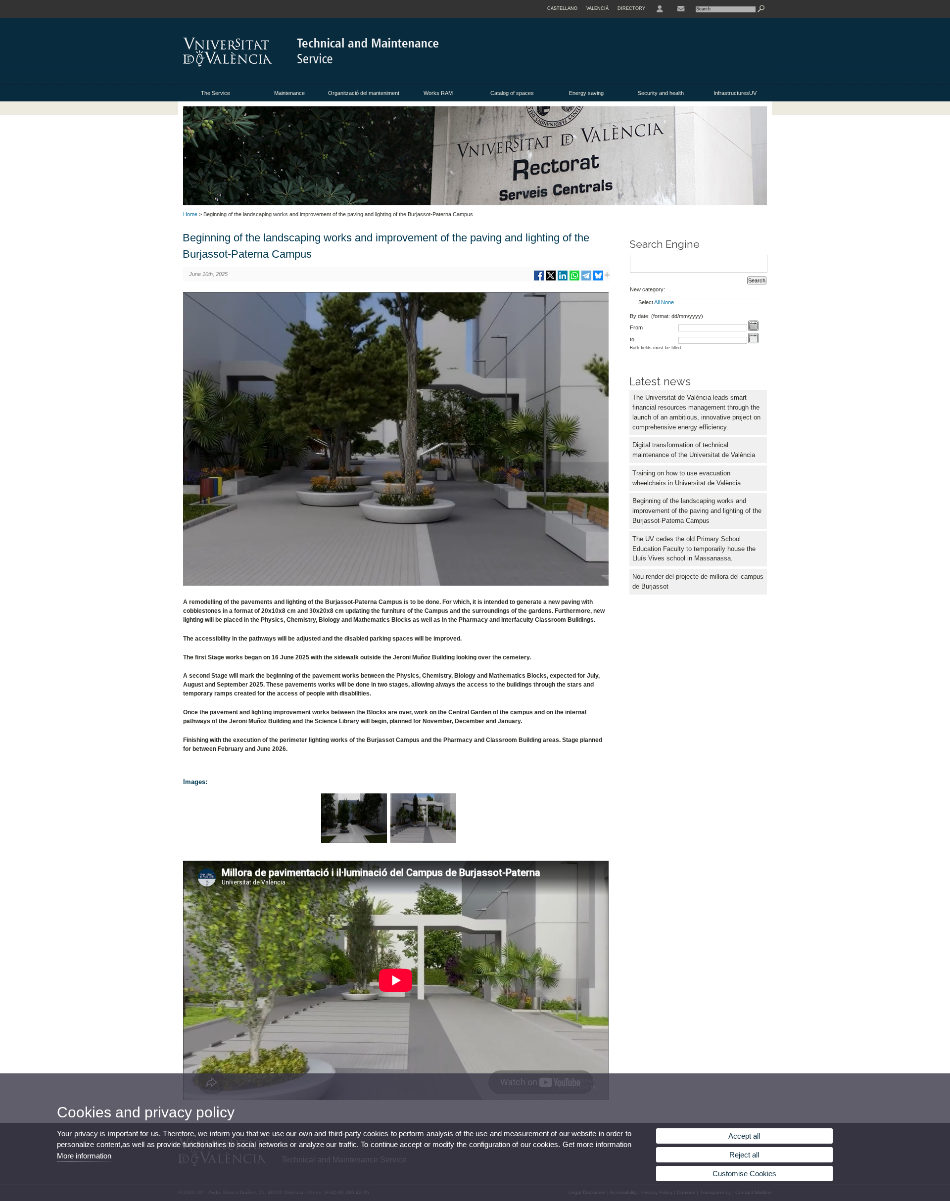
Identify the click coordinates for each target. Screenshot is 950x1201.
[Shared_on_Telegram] (586, 279)
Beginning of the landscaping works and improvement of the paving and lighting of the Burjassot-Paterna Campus (696, 510)
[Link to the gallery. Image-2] (423, 840)
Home (190, 214)
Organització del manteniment (363, 93)
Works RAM (438, 93)
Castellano (562, 8)
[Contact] (680, 9)
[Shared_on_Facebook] (539, 279)
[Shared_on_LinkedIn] (563, 279)
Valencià (597, 8)
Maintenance (289, 93)
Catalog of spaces (512, 93)
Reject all (744, 1155)
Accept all (744, 1136)
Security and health (661, 93)
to (632, 339)
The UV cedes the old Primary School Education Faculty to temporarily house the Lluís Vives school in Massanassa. (694, 548)
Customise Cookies (744, 1173)
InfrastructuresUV (735, 93)
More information (84, 1156)
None (667, 302)
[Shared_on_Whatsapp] (574, 279)
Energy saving (586, 93)
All (657, 302)
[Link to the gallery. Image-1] (354, 840)
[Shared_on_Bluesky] (598, 279)
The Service (215, 93)
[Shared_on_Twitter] (551, 279)
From (636, 327)
